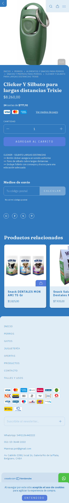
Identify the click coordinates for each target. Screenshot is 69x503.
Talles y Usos (13, 377)
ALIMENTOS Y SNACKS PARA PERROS (45, 71)
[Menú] (64, 6)
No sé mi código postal (16, 199)
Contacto (11, 370)
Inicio (7, 71)
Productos (12, 363)
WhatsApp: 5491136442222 (19, 435)
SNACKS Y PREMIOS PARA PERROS (24, 74)
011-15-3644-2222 (15, 441)
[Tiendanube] (18, 479)
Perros (9, 333)
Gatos (8, 341)
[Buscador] (50, 6)
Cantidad (10, 121)
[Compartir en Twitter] (23, 216)
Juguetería (12, 348)
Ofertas (9, 355)
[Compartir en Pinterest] (31, 216)
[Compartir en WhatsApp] (6, 216)
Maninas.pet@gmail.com (17, 448)
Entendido (35, 497)
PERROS (18, 71)
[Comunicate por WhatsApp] (63, 478)
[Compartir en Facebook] (14, 216)
